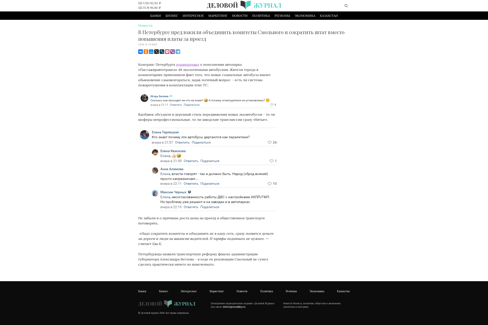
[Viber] (172, 51)
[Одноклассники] (146, 51)
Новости (240, 16)
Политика (261, 16)
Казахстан (329, 16)
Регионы (282, 16)
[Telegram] (178, 51)
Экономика (305, 16)
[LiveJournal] (162, 51)
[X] (156, 51)
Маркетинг (217, 16)
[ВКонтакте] (140, 51)
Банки (155, 16)
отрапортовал (187, 64)
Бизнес (171, 16)
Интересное (193, 16)
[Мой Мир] (151, 51)
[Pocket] (167, 51)
